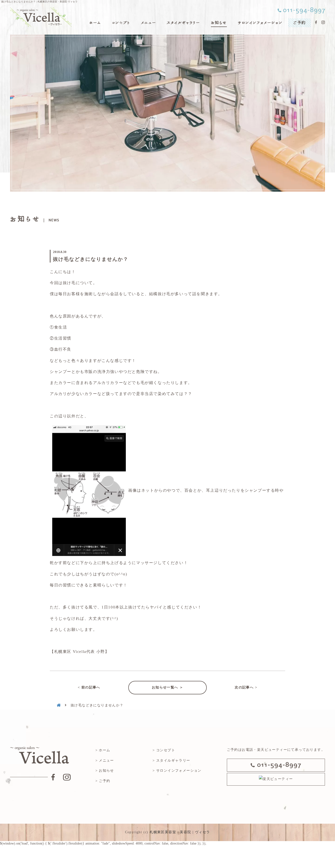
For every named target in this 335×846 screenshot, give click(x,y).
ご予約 (299, 23)
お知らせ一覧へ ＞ (167, 687)
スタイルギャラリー (183, 23)
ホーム (95, 23)
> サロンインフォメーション (177, 770)
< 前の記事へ (89, 687)
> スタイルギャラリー (171, 760)
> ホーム (102, 750)
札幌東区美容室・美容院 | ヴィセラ (180, 832)
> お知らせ (104, 770)
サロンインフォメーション (260, 23)
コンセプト (121, 23)
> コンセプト (164, 750)
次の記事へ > (246, 687)
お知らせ (219, 23)
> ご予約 (102, 781)
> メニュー (104, 760)
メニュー (148, 23)
